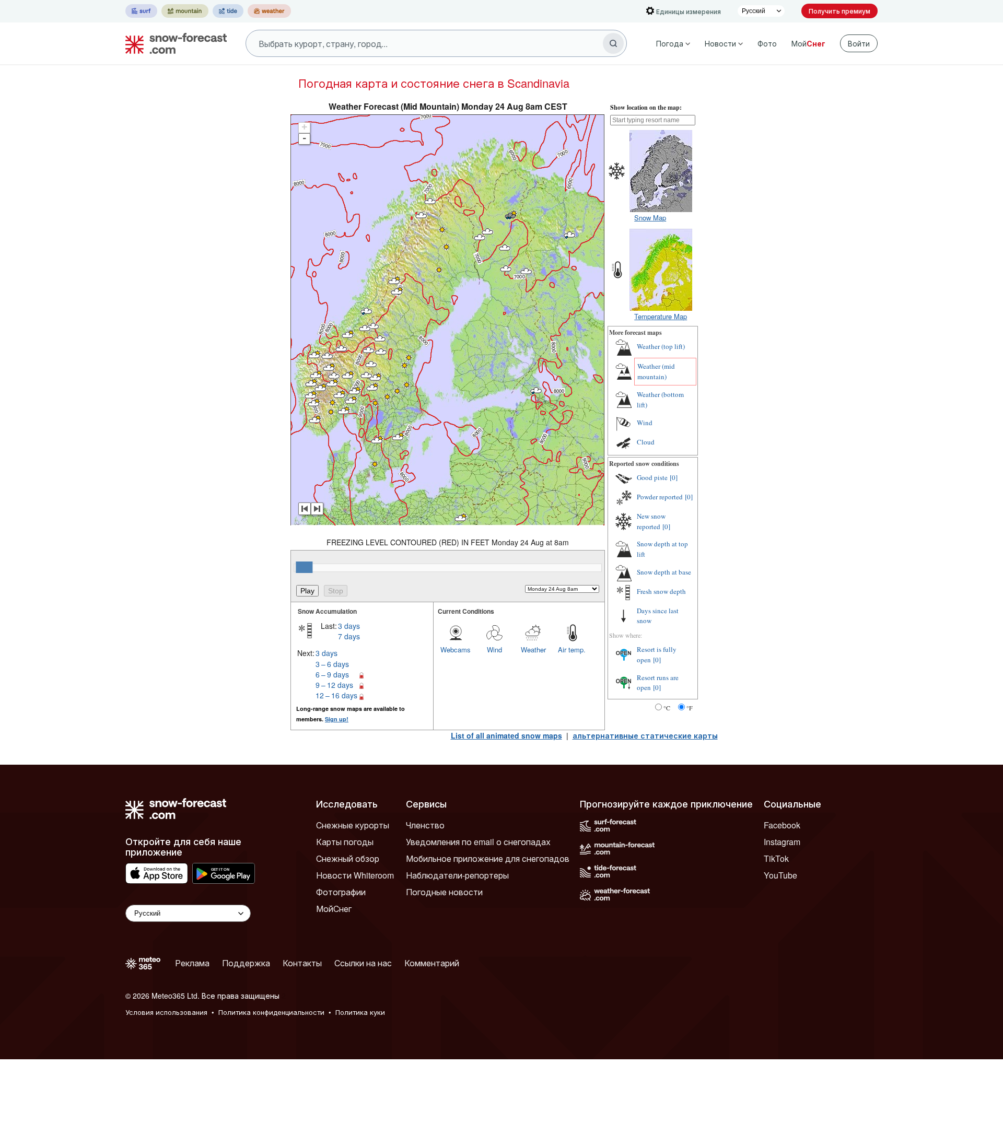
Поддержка (246, 963)
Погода (669, 43)
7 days (349, 636)
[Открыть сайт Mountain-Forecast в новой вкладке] (184, 11)
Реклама (192, 963)
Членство (425, 825)
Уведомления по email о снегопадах (478, 842)
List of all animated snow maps (506, 735)
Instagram (782, 842)
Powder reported (660, 496)
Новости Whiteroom (355, 875)
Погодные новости (444, 892)
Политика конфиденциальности (271, 1012)
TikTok (776, 858)
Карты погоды (345, 842)
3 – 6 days (332, 664)
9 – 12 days (334, 685)
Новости (720, 43)
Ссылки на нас (363, 963)
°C (666, 708)
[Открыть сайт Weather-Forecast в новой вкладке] (269, 11)
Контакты (302, 963)
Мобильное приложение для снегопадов (487, 858)
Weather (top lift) (661, 346)
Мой (808, 43)
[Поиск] (613, 43)
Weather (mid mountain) (656, 371)
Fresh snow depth (661, 591)
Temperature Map (660, 316)
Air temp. (572, 649)
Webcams (455, 649)
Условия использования (166, 1012)
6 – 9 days (332, 674)
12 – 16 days (336, 695)
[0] (674, 477)
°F (689, 708)
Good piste (652, 477)
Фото (767, 43)
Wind (494, 649)
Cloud (646, 442)
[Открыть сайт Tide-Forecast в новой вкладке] (228, 11)
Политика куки (360, 1012)
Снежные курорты (352, 825)
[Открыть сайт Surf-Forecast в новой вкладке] (141, 11)
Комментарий (431, 963)
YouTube (780, 875)
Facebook (782, 825)
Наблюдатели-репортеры (457, 875)
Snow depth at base (664, 572)
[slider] (304, 567)
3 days (349, 626)
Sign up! (336, 719)
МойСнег (334, 909)
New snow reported (651, 521)
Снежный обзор (347, 858)
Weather (533, 649)
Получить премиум (839, 10)
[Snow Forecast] (172, 43)
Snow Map (650, 218)
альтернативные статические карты (645, 735)
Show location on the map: (646, 107)
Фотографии (341, 892)
